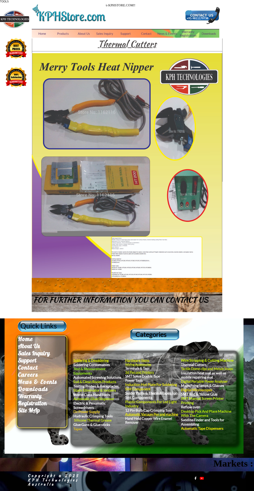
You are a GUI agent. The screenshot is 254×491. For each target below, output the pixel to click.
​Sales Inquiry (34, 353)
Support (27, 360)
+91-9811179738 (197, 18)
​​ (25, 339)
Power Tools (134, 380)
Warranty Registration (32, 399)
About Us (29, 346)
